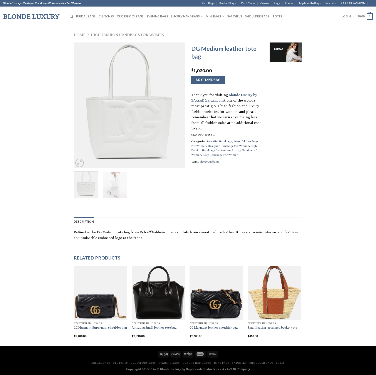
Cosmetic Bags (270, 3)
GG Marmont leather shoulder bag (214, 327)
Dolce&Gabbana (208, 161)
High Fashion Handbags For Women (127, 34)
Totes (277, 16)
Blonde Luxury (31, 16)
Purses (289, 3)
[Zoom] (79, 163)
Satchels (234, 16)
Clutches (106, 16)
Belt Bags (208, 3)
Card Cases (248, 3)
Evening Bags (157, 16)
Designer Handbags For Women (228, 146)
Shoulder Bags (257, 16)
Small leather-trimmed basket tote (272, 327)
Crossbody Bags (130, 16)
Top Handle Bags (310, 3)
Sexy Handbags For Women (220, 154)
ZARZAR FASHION (353, 3)
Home (79, 34)
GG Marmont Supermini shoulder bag (100, 327)
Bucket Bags (227, 3)
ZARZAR (230, 369)
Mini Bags (213, 16)
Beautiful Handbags (219, 141)
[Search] (71, 16)
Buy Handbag (208, 80)
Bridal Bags (86, 16)
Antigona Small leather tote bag (154, 327)
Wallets (331, 3)
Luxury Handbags (185, 16)
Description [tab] (84, 221)
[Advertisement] (286, 131)
